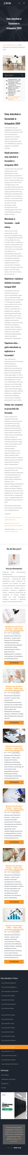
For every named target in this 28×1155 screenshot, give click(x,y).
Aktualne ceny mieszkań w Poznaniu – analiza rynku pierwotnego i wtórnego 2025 (14, 808)
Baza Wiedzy (16, 633)
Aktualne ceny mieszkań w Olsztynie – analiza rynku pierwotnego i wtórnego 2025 (14, 867)
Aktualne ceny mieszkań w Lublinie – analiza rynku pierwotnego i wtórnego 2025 (14, 927)
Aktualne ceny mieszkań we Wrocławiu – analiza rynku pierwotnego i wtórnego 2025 (14, 628)
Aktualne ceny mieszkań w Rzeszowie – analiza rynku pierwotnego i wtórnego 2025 (14, 748)
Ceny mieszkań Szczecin (10, 45)
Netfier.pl (17, 1148)
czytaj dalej (14, 663)
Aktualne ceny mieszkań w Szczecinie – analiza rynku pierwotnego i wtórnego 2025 (14, 688)
